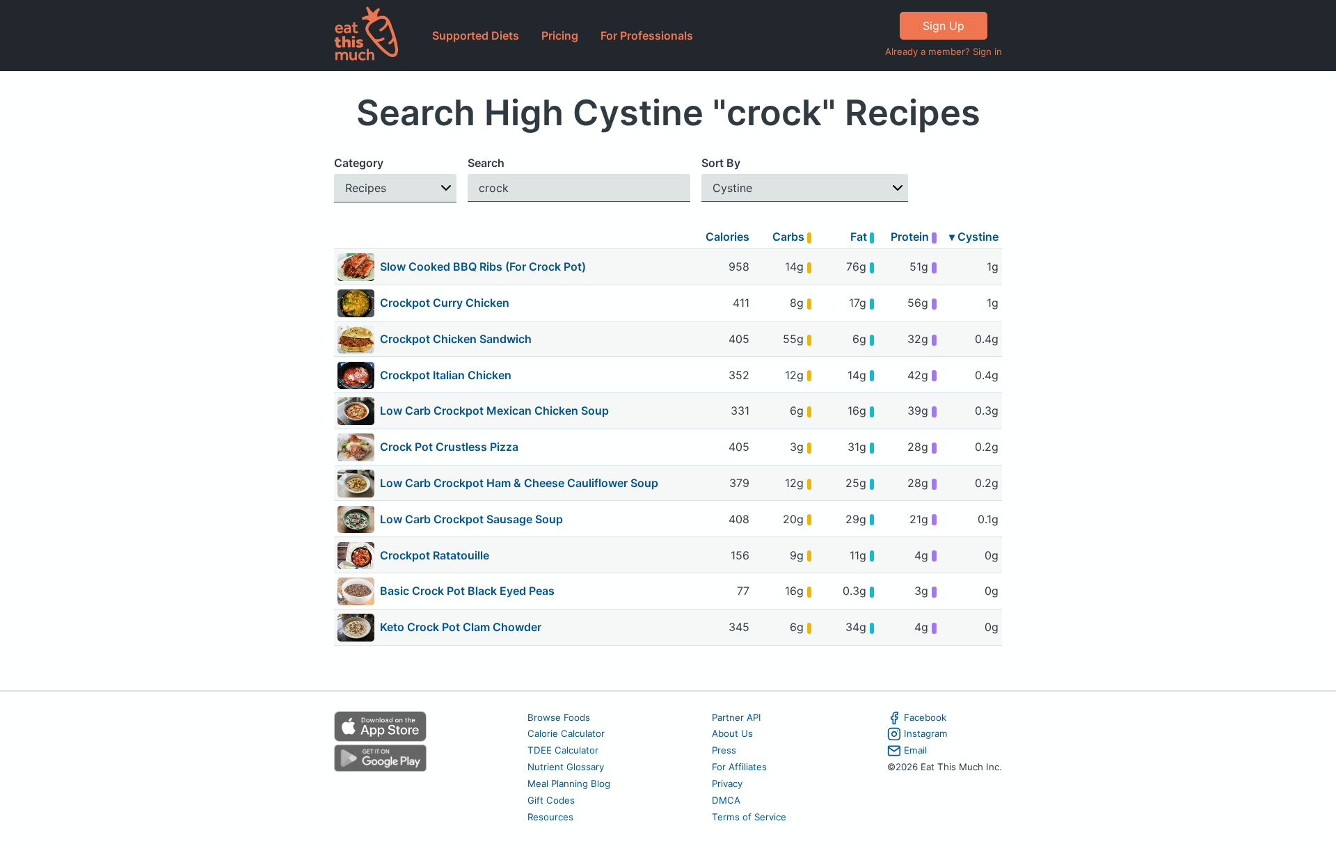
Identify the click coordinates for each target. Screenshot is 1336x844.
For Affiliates (739, 766)
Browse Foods (558, 717)
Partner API (736, 717)
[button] (395, 188)
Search (486, 163)
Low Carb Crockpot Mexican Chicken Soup (494, 410)
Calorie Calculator (566, 733)
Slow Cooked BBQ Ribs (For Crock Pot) (483, 266)
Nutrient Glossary (565, 766)
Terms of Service (749, 816)
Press (724, 750)
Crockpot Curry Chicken (444, 303)
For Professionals (647, 35)
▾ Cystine (974, 237)
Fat (860, 237)
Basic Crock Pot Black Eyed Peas (467, 591)
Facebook (925, 717)
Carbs (789, 237)
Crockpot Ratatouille (434, 555)
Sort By (720, 163)
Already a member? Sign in (943, 51)
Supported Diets (475, 35)
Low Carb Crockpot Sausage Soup (471, 519)
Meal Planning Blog (568, 783)
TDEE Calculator (562, 750)
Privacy (727, 783)
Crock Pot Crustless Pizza (449, 447)
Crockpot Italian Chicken (445, 375)
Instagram (926, 733)
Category (358, 163)
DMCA (726, 800)
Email (915, 750)
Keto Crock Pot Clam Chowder (460, 627)
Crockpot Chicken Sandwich (456, 339)
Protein (911, 237)
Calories (727, 237)
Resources (550, 816)
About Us (732, 733)
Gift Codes (551, 800)
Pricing (559, 35)
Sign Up (943, 26)
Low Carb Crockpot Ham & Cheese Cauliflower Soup (519, 483)
